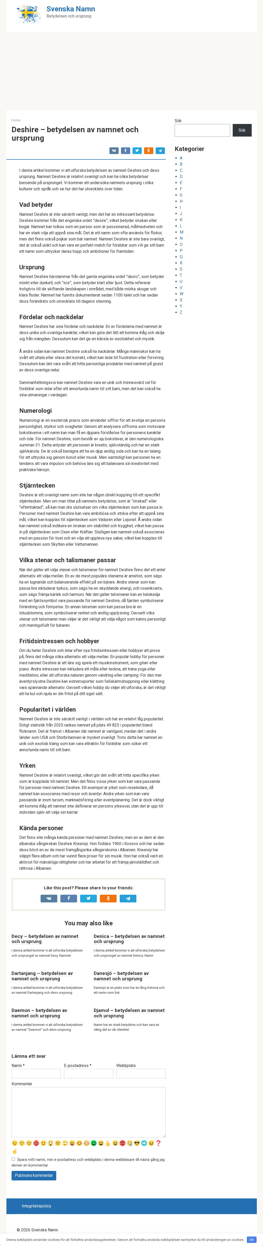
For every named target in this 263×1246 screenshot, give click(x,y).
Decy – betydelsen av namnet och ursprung (45, 939)
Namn (18, 1065)
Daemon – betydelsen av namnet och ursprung (39, 1013)
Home (16, 120)
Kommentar (22, 1083)
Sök (178, 120)
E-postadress (77, 1065)
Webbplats (126, 1065)
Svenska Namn (70, 9)
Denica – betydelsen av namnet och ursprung (129, 939)
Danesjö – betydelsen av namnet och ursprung (121, 976)
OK (251, 1240)
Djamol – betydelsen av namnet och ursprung (129, 1013)
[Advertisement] (131, 71)
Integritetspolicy (36, 1206)
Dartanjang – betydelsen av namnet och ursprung (42, 976)
